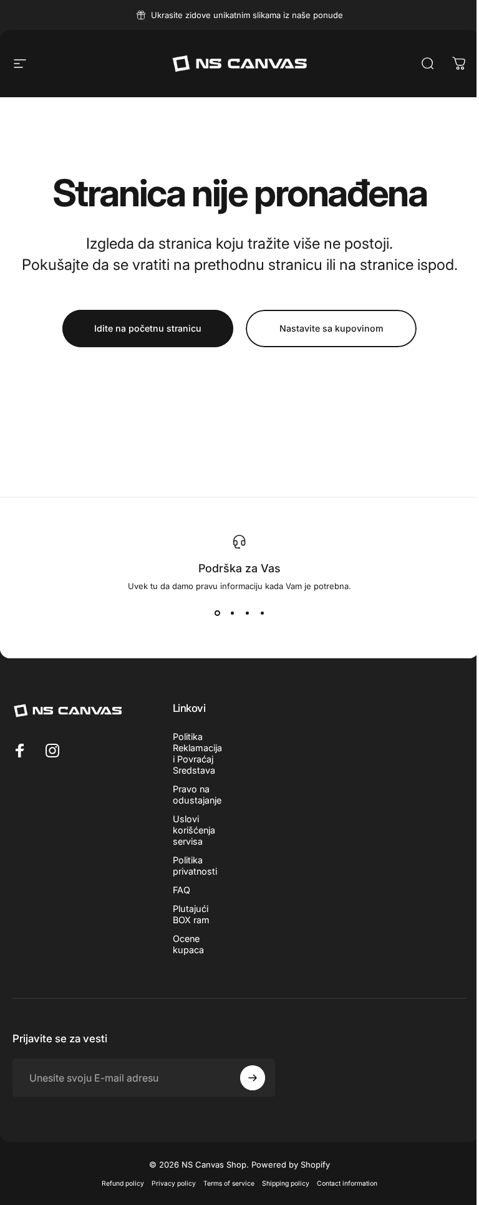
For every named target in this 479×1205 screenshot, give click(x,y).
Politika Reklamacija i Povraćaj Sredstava (197, 753)
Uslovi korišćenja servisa (194, 830)
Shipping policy (285, 1183)
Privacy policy (174, 1183)
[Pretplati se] (252, 1077)
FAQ (181, 890)
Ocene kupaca (188, 944)
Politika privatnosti (195, 865)
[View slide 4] (261, 613)
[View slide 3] (247, 613)
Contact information (347, 1183)
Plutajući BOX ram (191, 914)
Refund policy (123, 1183)
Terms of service (228, 1183)
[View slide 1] (217, 613)
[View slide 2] (232, 613)
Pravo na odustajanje (197, 794)
